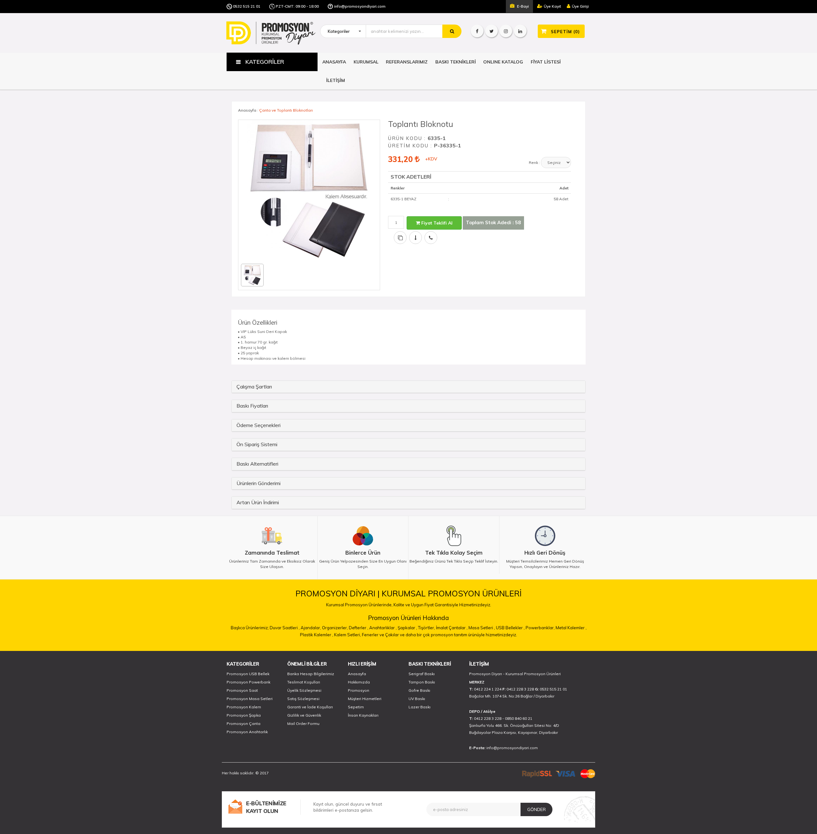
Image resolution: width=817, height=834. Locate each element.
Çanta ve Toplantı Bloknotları (286, 110)
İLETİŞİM (335, 80)
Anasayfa (247, 110)
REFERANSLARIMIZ (407, 62)
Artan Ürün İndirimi (257, 502)
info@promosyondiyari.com (360, 6)
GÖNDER (536, 809)
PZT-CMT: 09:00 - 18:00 (297, 6)
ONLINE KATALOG (503, 62)
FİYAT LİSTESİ (546, 62)
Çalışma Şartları (254, 386)
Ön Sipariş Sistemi (256, 444)
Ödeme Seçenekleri (258, 425)
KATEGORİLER (243, 664)
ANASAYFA (334, 62)
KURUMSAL (366, 62)
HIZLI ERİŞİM (362, 664)
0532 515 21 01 (246, 6)
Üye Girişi (580, 6)
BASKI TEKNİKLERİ (455, 62)
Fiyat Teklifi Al (436, 223)
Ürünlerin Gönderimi (258, 483)
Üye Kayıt (552, 6)
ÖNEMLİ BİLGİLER (307, 664)
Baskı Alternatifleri (257, 464)
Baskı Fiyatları (252, 405)
